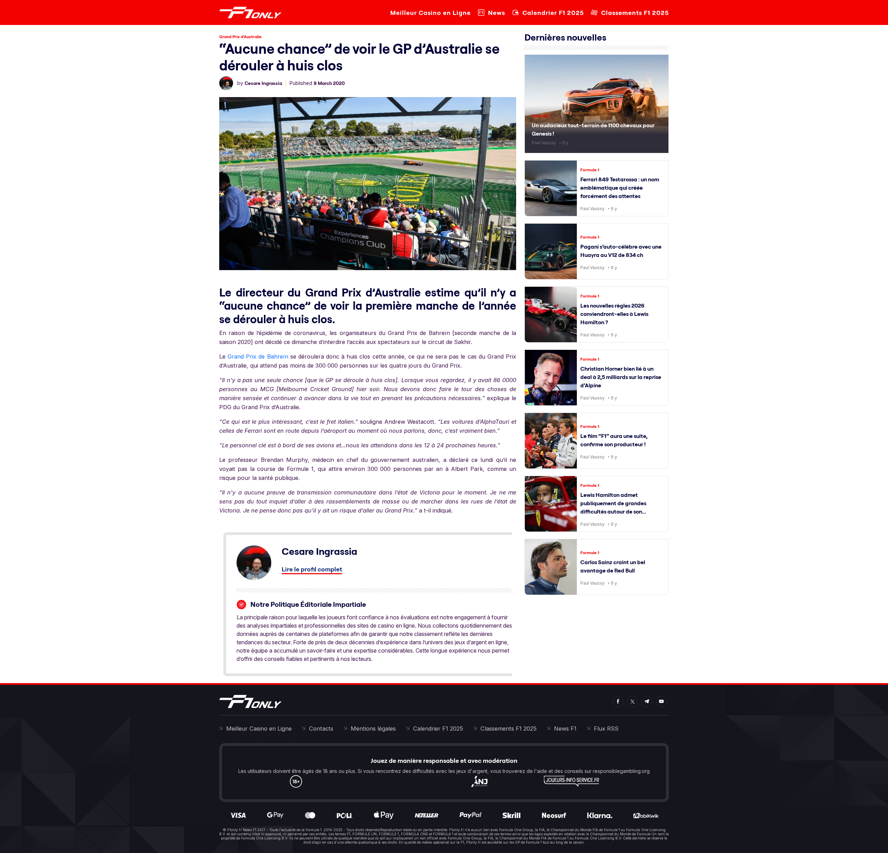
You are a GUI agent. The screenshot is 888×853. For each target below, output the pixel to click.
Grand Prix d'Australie (240, 36)
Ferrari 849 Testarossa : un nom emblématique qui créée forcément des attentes (619, 187)
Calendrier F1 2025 (553, 13)
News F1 (565, 728)
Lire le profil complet (312, 569)
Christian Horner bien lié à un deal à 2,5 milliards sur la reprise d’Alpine (620, 377)
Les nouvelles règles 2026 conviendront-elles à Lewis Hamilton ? (614, 314)
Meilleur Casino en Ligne (430, 13)
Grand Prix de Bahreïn (258, 356)
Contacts (321, 728)
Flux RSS (606, 728)
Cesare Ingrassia (263, 83)
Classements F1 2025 (635, 13)
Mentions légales (373, 728)
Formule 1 (541, 115)
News (496, 13)
